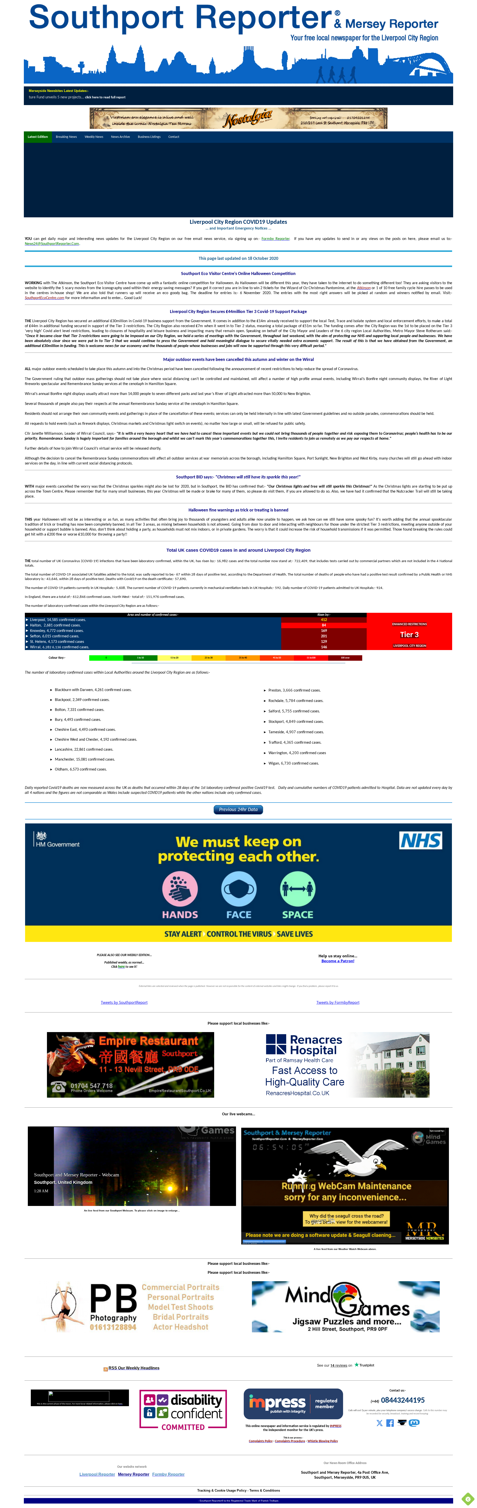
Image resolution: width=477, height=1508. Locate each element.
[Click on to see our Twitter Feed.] (379, 1426)
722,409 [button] (300, 561)
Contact (173, 137)
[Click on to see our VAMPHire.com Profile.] (402, 1426)
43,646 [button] (51, 579)
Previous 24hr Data (238, 809)
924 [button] (379, 588)
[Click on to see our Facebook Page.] (390, 1426)
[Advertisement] (238, 180)
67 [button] (178, 575)
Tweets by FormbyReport (338, 1002)
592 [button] (278, 588)
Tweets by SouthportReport (124, 1002)
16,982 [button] (222, 561)
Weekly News (94, 137)
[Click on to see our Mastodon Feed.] (414, 1426)
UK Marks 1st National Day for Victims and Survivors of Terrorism (383, 97)
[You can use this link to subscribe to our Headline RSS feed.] (106, 1368)
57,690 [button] (180, 579)
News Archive (120, 137)
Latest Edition (38, 137)
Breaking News (66, 137)
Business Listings (149, 137)
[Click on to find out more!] (346, 1097)
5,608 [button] (120, 588)
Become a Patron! (337, 960)
